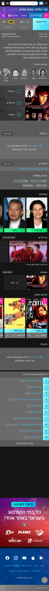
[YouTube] (24, 558)
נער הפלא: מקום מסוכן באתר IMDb (33, 168)
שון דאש (18, 181)
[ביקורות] (12, 87)
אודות (42, 565)
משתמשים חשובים (12, 565)
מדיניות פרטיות (23, 571)
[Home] (41, 3)
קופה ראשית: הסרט (33, 430)
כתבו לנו (11, 571)
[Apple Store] (33, 558)
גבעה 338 (37, 412)
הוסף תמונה (7, 272)
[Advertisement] (24, 124)
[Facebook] (7, 558)
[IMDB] (11, 22)
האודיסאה (36, 386)
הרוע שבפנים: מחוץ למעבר (30, 418)
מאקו (15, 230)
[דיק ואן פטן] (24, 69)
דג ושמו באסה (35, 437)
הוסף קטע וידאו (9, 237)
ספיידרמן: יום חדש (33, 380)
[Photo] (36, 282)
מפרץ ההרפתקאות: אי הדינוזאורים (26, 424)
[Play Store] (41, 558)
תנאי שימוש (36, 571)
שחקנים (13, 15)
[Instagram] (15, 558)
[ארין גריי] (15, 69)
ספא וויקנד (36, 405)
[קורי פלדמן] (42, 69)
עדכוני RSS (26, 565)
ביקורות (24, 15)
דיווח (35, 565)
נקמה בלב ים (35, 393)
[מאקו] (33, 69)
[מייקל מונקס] (6, 69)
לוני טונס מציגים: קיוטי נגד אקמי (27, 399)
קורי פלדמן (38, 230)
